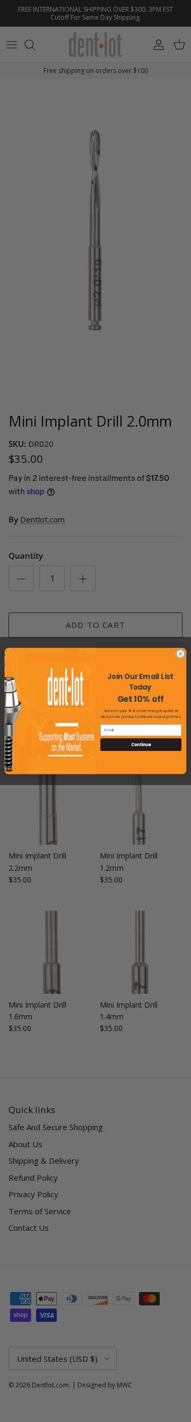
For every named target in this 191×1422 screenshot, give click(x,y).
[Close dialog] (180, 654)
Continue (141, 744)
